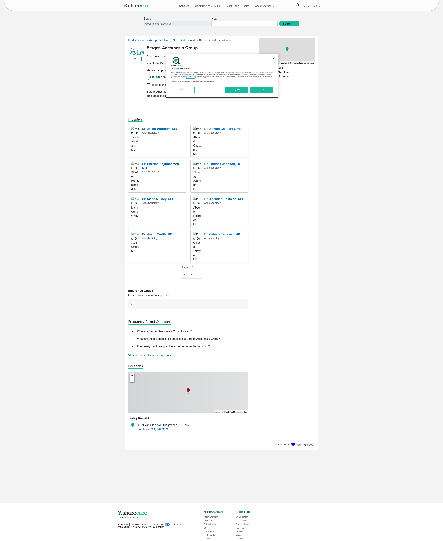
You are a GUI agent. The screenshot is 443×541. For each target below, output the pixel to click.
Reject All (237, 90)
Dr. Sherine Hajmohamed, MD (161, 166)
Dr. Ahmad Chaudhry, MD (223, 128)
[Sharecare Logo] (138, 5)
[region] (222, 76)
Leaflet (217, 411)
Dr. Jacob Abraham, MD (159, 128)
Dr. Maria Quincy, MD (157, 199)
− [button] (132, 380)
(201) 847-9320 (158, 77)
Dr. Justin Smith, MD (157, 234)
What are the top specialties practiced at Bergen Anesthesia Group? (178, 339)
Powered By (284, 444)
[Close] (273, 58)
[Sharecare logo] (156, 512)
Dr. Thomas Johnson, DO (222, 164)
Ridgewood (188, 40)
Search (297, 5)
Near (214, 18)
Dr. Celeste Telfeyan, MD (222, 234)
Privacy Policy (190, 78)
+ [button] (132, 375)
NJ (174, 40)
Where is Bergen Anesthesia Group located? (164, 331)
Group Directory (159, 40)
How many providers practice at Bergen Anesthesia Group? (173, 346)
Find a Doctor (136, 40)
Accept (261, 90)
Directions (143, 429)
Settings (183, 90)
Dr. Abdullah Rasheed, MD (223, 199)
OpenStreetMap (230, 411)
